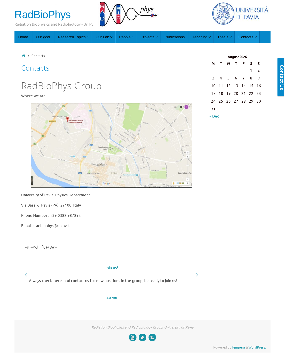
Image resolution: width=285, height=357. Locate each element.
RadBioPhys (42, 14)
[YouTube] (132, 337)
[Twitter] (142, 337)
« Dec (214, 116)
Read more (111, 297)
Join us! (111, 268)
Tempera (238, 347)
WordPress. (257, 347)
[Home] (23, 56)
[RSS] (152, 337)
